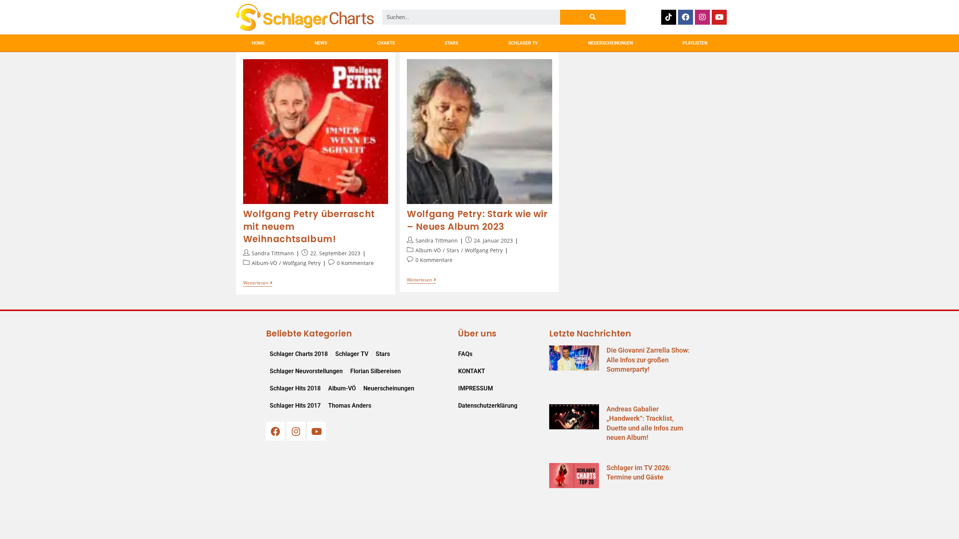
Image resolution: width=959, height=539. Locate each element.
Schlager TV (351, 353)
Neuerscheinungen (388, 388)
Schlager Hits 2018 (295, 388)
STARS (451, 43)
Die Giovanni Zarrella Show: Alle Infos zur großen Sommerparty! (648, 359)
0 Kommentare (355, 263)
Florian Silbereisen (375, 371)
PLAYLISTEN (695, 43)
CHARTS (386, 43)
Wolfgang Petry (302, 263)
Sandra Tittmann (273, 253)
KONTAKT (471, 371)
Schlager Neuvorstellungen (306, 371)
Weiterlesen (257, 283)
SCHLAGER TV (523, 43)
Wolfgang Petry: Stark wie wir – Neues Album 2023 (477, 220)
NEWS (321, 43)
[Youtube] (719, 17)
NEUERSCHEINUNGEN (610, 43)
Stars (453, 250)
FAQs (465, 353)
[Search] (593, 17)
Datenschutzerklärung (487, 405)
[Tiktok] (668, 17)
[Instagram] (702, 17)
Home (258, 43)
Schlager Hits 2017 (295, 405)
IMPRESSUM (475, 388)
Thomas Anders (349, 405)
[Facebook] (685, 17)
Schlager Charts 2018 (299, 353)
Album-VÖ (264, 263)
